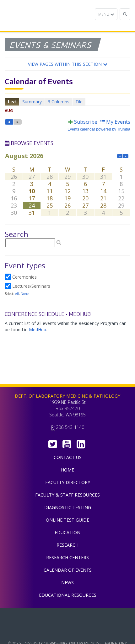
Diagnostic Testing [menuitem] (67, 507)
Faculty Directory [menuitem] (67, 482)
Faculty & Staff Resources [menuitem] (67, 495)
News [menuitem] (67, 582)
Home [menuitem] (67, 470)
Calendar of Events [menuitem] (68, 570)
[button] (67, 64)
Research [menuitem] (67, 545)
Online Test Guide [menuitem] (67, 520)
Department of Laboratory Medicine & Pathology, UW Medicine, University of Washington (37, 15)
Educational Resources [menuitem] (67, 595)
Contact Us (68, 457)
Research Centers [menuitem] (67, 557)
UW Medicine (67, 617)
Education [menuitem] (67, 532)
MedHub (37, 329)
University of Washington (67, 631)
